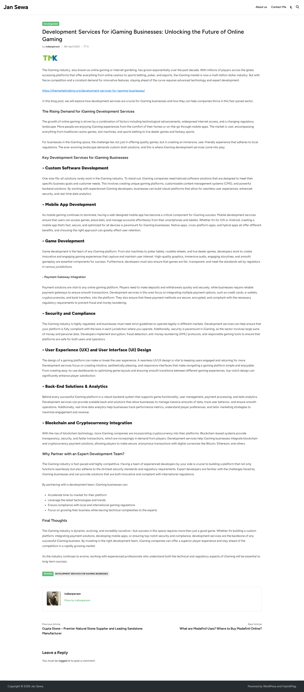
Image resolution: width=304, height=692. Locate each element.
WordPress (269, 686)
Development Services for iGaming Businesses (81, 573)
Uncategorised (51, 24)
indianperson (53, 46)
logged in (64, 660)
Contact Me (278, 7)
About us (261, 7)
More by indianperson (77, 600)
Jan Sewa (16, 7)
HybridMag (289, 686)
